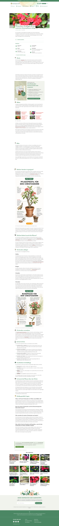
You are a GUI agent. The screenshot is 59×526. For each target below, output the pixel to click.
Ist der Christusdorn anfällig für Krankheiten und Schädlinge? (34, 462)
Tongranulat (30, 239)
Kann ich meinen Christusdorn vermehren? (24, 113)
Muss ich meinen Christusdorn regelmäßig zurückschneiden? (43, 463)
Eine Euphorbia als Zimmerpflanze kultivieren (33, 484)
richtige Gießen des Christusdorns (38, 261)
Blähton (33, 244)
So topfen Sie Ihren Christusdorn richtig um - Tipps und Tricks (13, 474)
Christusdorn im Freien (34, 173)
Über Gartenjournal (44, 6)
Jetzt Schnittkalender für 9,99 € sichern (33, 98)
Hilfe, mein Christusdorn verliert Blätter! (24, 484)
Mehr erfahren (39, 514)
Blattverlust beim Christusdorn (20, 126)
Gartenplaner (19, 6)
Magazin (33, 6)
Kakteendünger (34, 269)
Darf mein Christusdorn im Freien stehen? (24, 462)
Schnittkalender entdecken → (19, 446)
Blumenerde (39, 238)
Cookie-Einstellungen (37, 522)
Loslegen (39, 0)
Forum (13, 6)
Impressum (36, 519)
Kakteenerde (17, 239)
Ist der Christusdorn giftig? (44, 473)
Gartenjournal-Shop (28, 520)
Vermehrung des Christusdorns (22, 332)
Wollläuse (18, 373)
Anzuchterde (26, 336)
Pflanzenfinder (26, 6)
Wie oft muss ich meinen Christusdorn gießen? (24, 474)
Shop (38, 6)
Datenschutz (36, 520)
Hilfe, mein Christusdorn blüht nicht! (34, 473)
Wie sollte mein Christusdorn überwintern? (12, 484)
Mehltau (18, 370)
